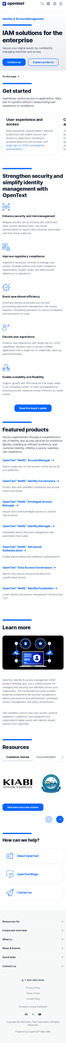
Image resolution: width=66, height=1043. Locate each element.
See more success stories (23, 807)
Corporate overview (14, 930)
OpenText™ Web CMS (39, 1031)
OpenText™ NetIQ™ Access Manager (26, 460)
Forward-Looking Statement (33, 1006)
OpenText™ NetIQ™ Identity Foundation (27, 588)
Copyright (11, 1022)
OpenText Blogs (27, 874)
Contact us (14, 62)
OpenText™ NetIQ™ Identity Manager (26, 526)
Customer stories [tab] (17, 757)
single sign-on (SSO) (17, 145)
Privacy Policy (33, 987)
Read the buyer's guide (33, 408)
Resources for (11, 921)
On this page (9, 76)
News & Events (11, 948)
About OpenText (28, 856)
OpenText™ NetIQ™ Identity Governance (28, 481)
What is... (8, 939)
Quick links (9, 957)
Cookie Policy (33, 998)
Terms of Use (33, 993)
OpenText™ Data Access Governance (27, 567)
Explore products (43, 62)
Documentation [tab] (46, 757)
